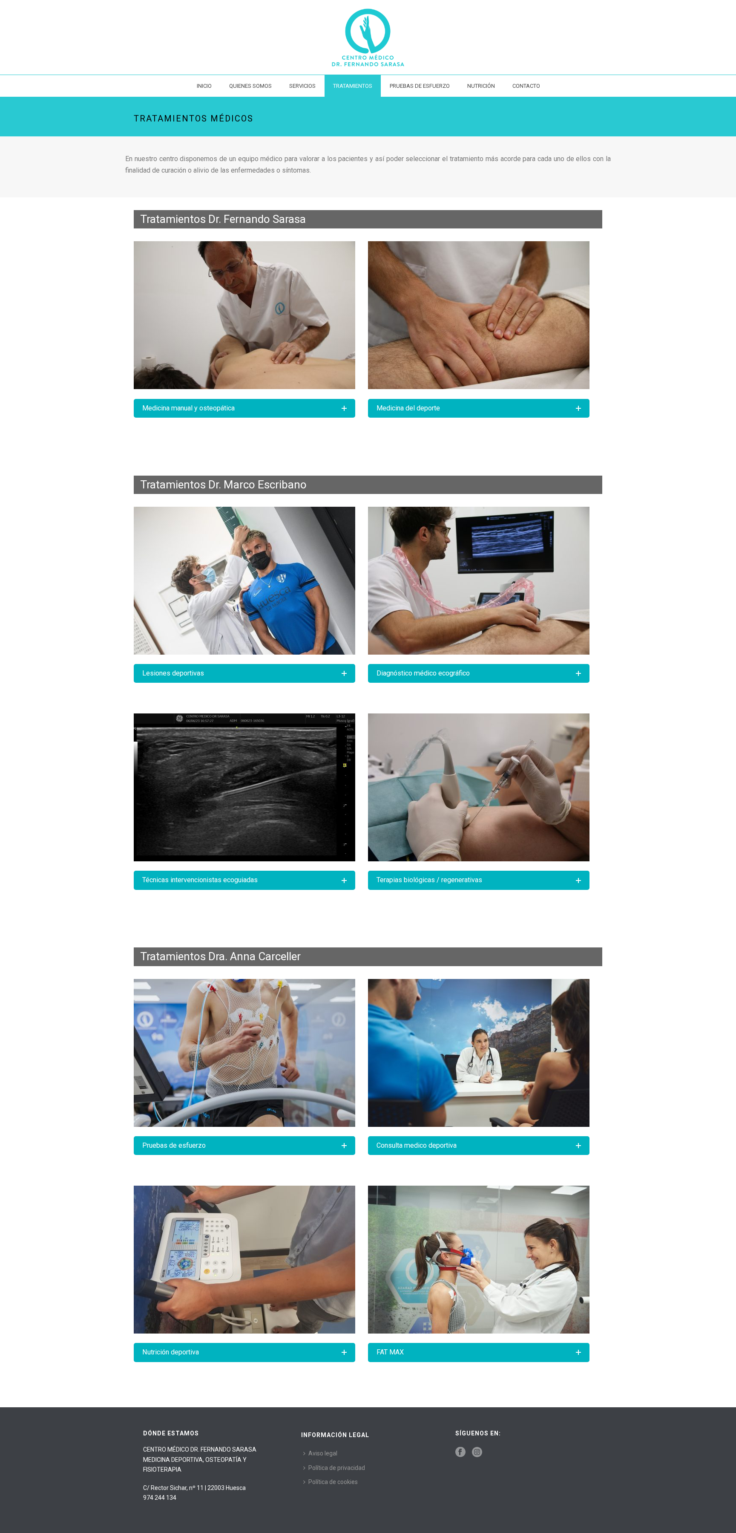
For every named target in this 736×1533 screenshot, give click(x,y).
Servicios (302, 86)
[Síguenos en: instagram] (477, 1452)
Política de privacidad (336, 1467)
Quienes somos (250, 86)
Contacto (526, 86)
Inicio (204, 86)
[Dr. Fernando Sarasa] (368, 37)
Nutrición (481, 86)
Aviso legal (322, 1453)
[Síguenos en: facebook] (460, 1452)
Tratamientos (352, 86)
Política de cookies (333, 1481)
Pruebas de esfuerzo (420, 86)
